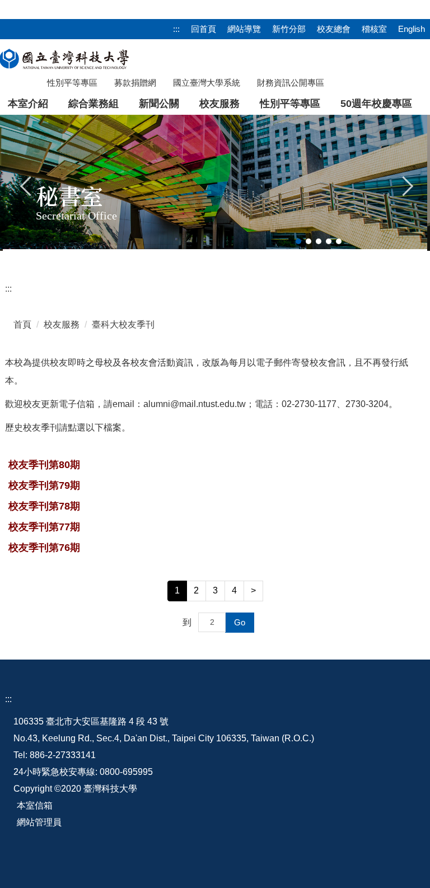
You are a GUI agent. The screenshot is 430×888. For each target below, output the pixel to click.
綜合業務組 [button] (93, 103)
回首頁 (203, 29)
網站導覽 (244, 29)
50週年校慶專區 (376, 103)
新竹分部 (289, 29)
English (411, 29)
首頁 (22, 324)
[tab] (298, 241)
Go (239, 622)
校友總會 (333, 29)
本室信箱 (35, 805)
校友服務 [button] (219, 103)
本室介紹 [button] (28, 103)
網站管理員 (39, 822)
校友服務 (62, 324)
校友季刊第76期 (44, 547)
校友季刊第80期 (44, 464)
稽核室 (374, 29)
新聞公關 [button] (159, 103)
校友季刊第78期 (44, 506)
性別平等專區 (290, 103)
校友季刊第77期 (44, 526)
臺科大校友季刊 (123, 324)
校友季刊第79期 (44, 485)
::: (176, 29)
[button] (26, 185)
